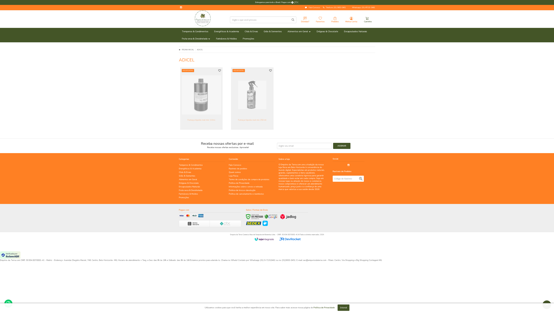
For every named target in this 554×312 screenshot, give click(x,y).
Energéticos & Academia (190, 168)
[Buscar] (293, 19)
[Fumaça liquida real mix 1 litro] (201, 98)
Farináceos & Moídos (188, 194)
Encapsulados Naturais (189, 186)
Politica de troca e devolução (242, 190)
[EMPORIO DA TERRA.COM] (202, 18)
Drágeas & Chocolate (189, 183)
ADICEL (200, 50)
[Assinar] (341, 146)
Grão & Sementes (187, 175)
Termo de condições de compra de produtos (249, 179)
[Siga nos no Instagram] (181, 7)
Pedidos (335, 21)
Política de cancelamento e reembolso (246, 194)
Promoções (184, 197)
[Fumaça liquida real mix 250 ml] (252, 98)
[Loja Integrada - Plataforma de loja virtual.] (264, 239)
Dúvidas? (305, 21)
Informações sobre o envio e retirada (246, 186)
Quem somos (235, 172)
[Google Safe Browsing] (270, 216)
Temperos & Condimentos (191, 165)
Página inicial (188, 50)
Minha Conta (351, 21)
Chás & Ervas (185, 172)
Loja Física (233, 175)
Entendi (343, 307)
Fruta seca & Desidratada (190, 190)
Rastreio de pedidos (238, 168)
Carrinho (368, 21)
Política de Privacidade (239, 183)
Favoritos (320, 21)
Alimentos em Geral (188, 179)
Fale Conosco (314, 7)
